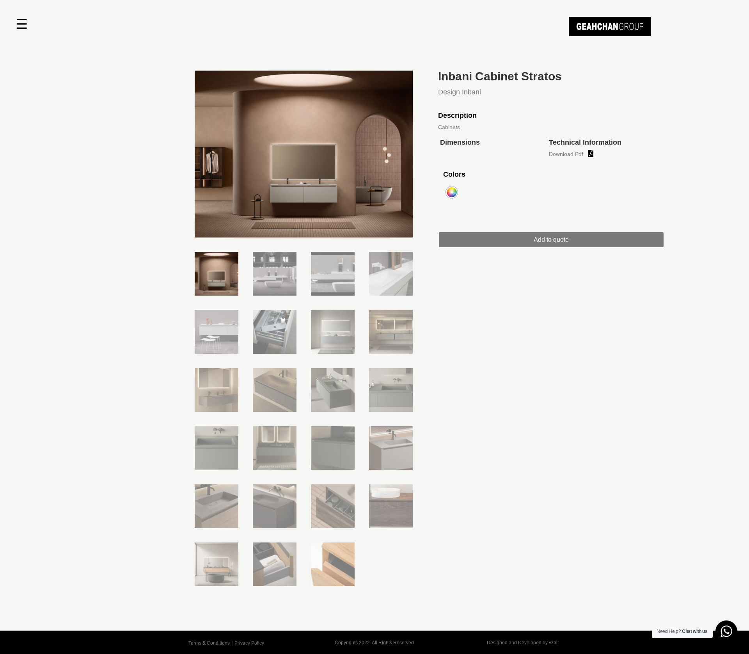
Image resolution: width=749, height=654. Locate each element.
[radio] (452, 192)
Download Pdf (566, 154)
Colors (454, 174)
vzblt (554, 642)
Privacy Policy (249, 643)
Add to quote (551, 239)
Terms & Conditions (209, 643)
